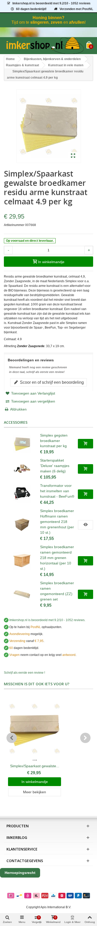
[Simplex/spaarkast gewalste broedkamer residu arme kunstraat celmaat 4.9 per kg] (73, 156)
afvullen (77, 22)
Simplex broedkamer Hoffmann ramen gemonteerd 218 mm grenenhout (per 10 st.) (57, 522)
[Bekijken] (85, 524)
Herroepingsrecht (20, 873)
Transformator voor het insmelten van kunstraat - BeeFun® (57, 490)
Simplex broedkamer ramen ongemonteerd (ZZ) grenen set (57, 591)
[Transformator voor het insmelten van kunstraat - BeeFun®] (22, 494)
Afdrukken (18, 409)
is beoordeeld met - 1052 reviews (51, 3)
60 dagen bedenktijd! (31, 9)
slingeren (39, 22)
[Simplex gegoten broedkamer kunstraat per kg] (22, 443)
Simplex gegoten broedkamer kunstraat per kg (54, 440)
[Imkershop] (45, 45)
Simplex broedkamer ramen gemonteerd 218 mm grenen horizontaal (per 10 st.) (57, 558)
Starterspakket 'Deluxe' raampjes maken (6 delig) (54, 465)
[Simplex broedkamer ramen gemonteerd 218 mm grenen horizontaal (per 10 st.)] (22, 560)
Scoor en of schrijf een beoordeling (51, 382)
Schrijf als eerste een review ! (24, 672)
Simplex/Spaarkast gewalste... (34, 766)
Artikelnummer (14, 225)
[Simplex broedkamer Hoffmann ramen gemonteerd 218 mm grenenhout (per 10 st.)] (22, 524)
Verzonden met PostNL (76, 9)
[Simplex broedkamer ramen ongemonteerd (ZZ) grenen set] (22, 594)
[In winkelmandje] (85, 443)
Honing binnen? (48, 17)
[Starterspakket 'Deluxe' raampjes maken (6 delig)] (22, 468)
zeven (56, 22)
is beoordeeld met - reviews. (47, 620)
